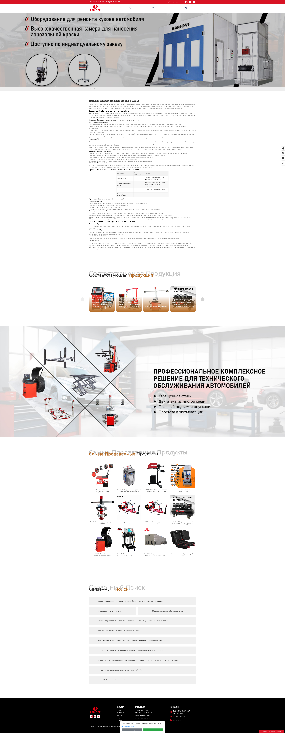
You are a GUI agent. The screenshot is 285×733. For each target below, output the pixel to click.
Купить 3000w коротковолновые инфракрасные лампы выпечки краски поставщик (130, 650)
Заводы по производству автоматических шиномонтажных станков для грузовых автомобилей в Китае (138, 660)
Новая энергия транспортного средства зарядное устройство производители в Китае (131, 640)
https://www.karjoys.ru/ (174, 149)
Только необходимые (132, 730)
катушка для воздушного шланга (111, 611)
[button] (202, 299)
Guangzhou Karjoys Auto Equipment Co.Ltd (105, 2)
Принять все (153, 730)
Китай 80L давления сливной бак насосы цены (165, 611)
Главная (92, 88)
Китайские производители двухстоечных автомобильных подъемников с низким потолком (133, 621)
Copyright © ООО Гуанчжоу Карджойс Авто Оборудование (106, 726)
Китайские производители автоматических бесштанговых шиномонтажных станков (131, 601)
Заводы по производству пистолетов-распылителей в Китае (121, 670)
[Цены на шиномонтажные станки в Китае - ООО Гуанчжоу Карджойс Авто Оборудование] (95, 8)
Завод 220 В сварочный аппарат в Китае (113, 680)
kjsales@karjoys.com (175, 2)
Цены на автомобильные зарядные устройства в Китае (119, 631)
